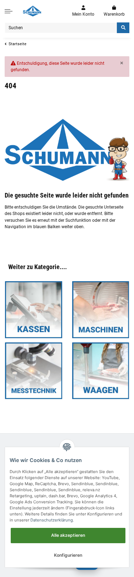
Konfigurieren (68, 555)
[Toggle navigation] (9, 11)
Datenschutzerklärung (51, 520)
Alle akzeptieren (68, 535)
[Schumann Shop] (32, 11)
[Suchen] (123, 27)
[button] (83, 11)
